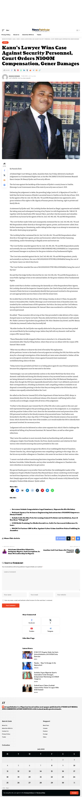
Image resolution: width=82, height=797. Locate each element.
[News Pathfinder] (41, 30)
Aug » (7, 788)
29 (52, 783)
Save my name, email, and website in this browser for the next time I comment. (28, 600)
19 (18, 777)
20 (29, 777)
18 (7, 777)
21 (41, 777)
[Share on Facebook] (11, 70)
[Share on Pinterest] (17, 70)
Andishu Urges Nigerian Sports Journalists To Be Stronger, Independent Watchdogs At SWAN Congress (46, 676)
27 (29, 783)
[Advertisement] (41, 14)
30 (63, 783)
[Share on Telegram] (33, 70)
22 (52, 777)
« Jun (3, 788)
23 (63, 777)
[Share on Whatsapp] (21, 70)
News (5, 42)
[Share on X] (14, 70)
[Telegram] (50, 630)
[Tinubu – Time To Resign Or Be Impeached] (27, 666)
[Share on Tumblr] (27, 70)
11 (7, 771)
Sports (36, 681)
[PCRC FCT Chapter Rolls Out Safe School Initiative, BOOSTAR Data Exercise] (27, 655)
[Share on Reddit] (30, 70)
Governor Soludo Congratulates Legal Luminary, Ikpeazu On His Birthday (43, 509)
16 (63, 771)
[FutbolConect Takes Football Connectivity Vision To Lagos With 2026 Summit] (27, 688)
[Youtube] (31, 630)
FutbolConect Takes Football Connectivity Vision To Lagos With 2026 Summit (46, 688)
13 (29, 771)
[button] (74, 792)
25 (7, 783)
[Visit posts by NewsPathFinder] (5, 77)
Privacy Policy (29, 793)
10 (74, 765)
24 (74, 777)
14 (41, 771)
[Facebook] (31, 621)
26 (18, 783)
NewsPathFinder (14, 76)
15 (52, 771)
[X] (50, 621)
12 (18, 771)
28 (41, 783)
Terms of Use (41, 793)
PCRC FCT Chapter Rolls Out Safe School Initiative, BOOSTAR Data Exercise (46, 654)
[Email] (36, 70)
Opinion (36, 667)
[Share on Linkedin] (24, 70)
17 (74, 771)
